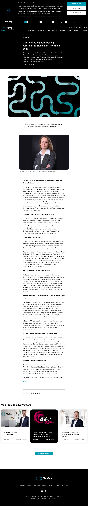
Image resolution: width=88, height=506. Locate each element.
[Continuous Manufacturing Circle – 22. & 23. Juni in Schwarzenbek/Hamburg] (44, 418)
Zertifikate (52, 496)
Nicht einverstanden (76, 12)
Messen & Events (54, 486)
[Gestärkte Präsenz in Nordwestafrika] (15, 418)
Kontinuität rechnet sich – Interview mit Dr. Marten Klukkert (71, 434)
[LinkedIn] (86, 27)
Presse (44, 486)
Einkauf (44, 496)
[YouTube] (85, 27)
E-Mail (25, 381)
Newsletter (37, 486)
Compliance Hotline (58, 496)
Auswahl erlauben (76, 8)
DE (79, 27)
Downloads (75, 27)
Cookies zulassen (76, 3)
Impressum (34, 496)
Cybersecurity (28, 496)
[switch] (40, 22)
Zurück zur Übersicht (44, 453)
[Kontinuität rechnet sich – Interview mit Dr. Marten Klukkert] (73, 418)
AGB (48, 496)
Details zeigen (72, 22)
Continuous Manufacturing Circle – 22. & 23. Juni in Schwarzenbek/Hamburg (42, 434)
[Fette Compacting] (7, 28)
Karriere (70, 27)
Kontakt (66, 27)
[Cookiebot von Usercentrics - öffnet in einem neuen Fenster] (9, 22)
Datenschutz (39, 496)
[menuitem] (31, 31)
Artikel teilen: (25, 393)
